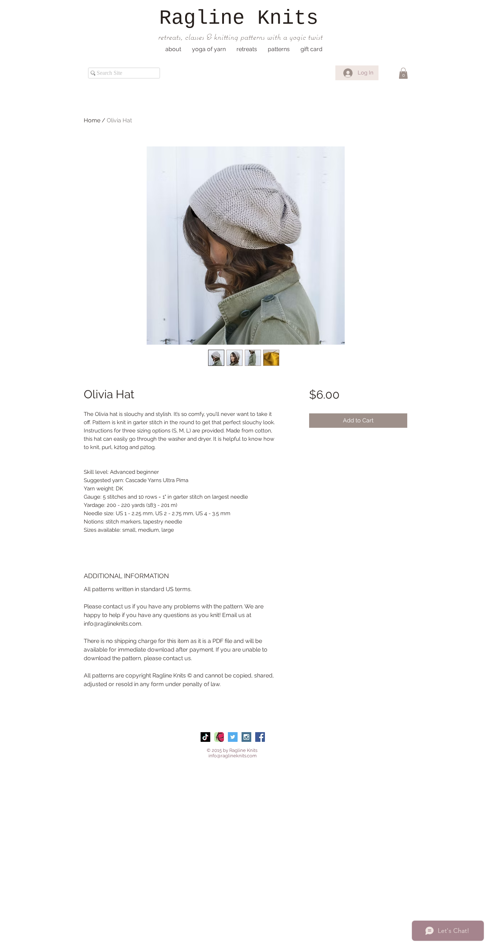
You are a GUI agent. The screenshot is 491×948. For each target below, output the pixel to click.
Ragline (202, 18)
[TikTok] (205, 737)
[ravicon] (219, 737)
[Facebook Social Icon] (260, 737)
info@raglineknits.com (232, 755)
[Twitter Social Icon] (233, 737)
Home (92, 120)
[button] (173, 49)
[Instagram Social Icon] (246, 737)
